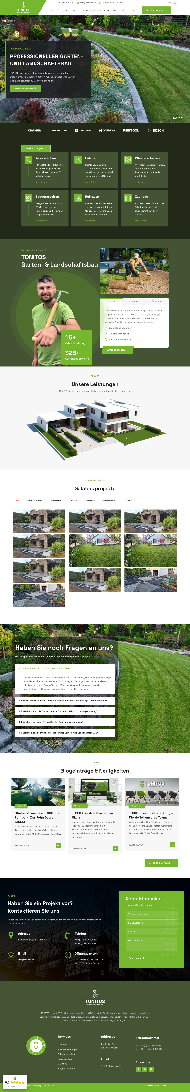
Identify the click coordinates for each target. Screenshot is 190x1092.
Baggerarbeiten (47, 197)
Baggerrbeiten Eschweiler (34, 526)
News (106, 10)
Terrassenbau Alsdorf (31, 575)
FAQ (122, 10)
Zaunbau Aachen (139, 526)
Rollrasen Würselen (85, 560)
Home (52, 10)
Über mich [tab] (157, 301)
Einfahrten (56, 500)
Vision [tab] (134, 301)
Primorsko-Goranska (86, 585)
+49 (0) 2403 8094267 (64, 2)
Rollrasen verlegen (67, 1049)
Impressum (149, 1086)
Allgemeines (79, 806)
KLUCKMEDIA (48, 1086)
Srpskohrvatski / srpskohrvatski (149, 560)
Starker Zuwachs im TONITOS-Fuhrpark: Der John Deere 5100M (37, 817)
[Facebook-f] (170, 3)
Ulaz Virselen (26, 600)
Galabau (91, 158)
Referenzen (76, 10)
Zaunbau (141, 197)
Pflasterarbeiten (147, 158)
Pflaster (73, 500)
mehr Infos (41, 182)
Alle (17, 500)
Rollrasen (92, 197)
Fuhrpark (21, 806)
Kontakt (115, 10)
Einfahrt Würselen (140, 585)
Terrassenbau (45, 158)
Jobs (99, 10)
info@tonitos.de (88, 2)
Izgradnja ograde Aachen (33, 551)
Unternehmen (89, 10)
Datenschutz (162, 1086)
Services (61, 10)
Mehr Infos (91, 220)
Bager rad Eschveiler (87, 526)
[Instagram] (175, 3)
